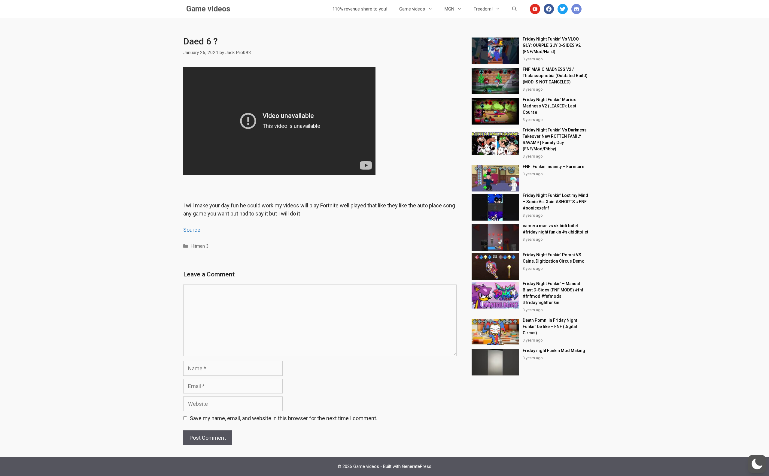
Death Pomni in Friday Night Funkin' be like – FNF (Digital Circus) (550, 326)
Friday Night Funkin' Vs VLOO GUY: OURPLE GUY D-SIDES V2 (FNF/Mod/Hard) (552, 45)
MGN (449, 9)
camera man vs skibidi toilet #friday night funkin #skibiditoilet (555, 228)
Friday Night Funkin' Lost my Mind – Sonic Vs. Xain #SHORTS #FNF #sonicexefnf (555, 201)
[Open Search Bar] (514, 9)
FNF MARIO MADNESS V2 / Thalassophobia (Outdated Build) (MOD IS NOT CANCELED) (555, 75)
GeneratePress (416, 466)
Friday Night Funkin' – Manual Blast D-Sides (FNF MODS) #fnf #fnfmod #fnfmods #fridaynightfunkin (553, 293)
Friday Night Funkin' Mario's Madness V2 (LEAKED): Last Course (549, 106)
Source (191, 230)
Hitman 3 (199, 246)
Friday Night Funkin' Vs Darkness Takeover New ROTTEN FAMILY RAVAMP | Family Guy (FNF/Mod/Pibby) (555, 139)
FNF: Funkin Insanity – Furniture (553, 166)
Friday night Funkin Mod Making (554, 350)
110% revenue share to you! (360, 9)
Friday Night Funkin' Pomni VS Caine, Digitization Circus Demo (554, 258)
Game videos (208, 9)
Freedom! (483, 9)
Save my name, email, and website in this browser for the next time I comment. (283, 418)
